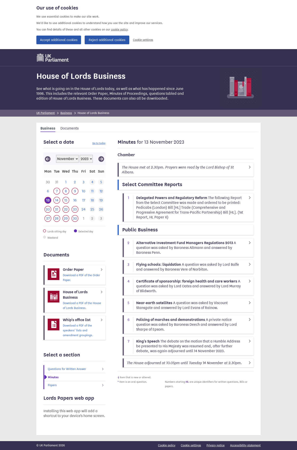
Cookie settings (143, 40)
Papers (52, 385)
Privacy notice (215, 445)
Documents (69, 128)
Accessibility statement (245, 445)
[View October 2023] (48, 159)
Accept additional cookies (58, 40)
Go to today (98, 143)
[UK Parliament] (52, 57)
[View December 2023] (101, 159)
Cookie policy (166, 445)
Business (66, 113)
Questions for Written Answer (67, 369)
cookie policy (119, 29)
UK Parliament (45, 113)
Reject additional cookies (107, 40)
